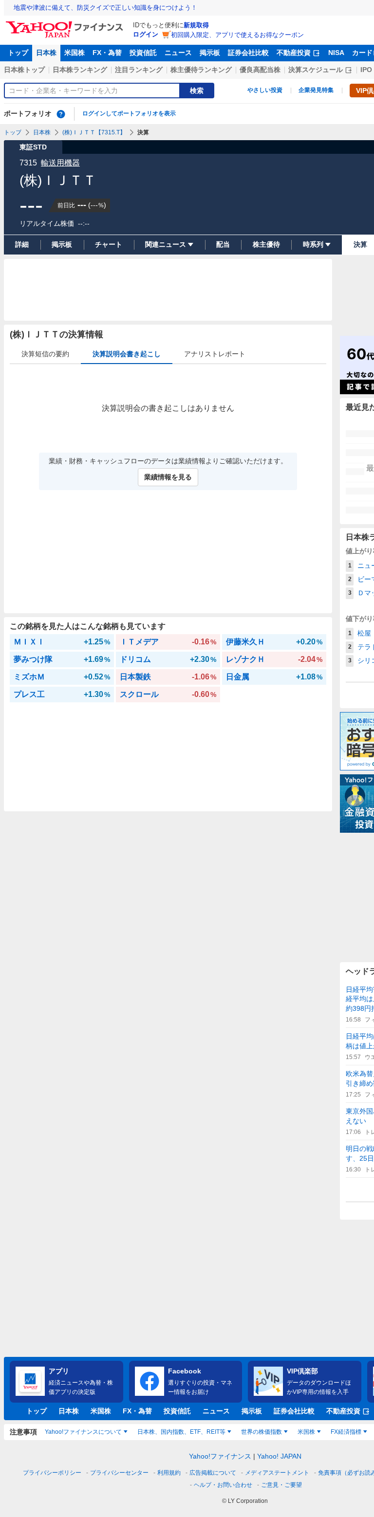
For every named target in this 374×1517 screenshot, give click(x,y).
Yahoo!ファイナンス (220, 1456)
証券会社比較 (248, 52)
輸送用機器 (60, 163)
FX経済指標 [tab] (346, 1431)
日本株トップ (24, 69)
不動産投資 (294, 52)
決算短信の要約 (45, 354)
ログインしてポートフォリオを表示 (129, 113)
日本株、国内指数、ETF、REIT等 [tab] (181, 1431)
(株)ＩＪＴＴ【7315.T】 (94, 132)
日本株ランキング (80, 69)
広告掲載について (212, 1472)
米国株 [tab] (306, 1431)
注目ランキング (139, 69)
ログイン (145, 34)
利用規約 (169, 1472)
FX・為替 (107, 52)
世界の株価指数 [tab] (261, 1431)
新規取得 (196, 25)
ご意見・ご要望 (281, 1484)
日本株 (46, 52)
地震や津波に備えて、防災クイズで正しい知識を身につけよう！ (105, 7)
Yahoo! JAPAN (279, 1456)
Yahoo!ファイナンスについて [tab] (83, 1431)
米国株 (74, 52)
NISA (336, 52)
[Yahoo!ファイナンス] (66, 24)
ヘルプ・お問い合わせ (223, 1484)
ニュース (178, 52)
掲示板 (210, 52)
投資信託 (143, 52)
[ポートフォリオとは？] (61, 114)
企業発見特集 (316, 90)
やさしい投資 (264, 90)
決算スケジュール (315, 69)
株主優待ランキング (201, 69)
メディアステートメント (277, 1472)
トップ (18, 52)
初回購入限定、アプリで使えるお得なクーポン (237, 34)
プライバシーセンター (119, 1472)
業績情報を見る (168, 477)
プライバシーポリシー (52, 1472)
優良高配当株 (260, 69)
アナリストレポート (214, 354)
